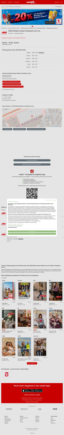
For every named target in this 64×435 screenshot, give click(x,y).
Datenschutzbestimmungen (50, 200)
